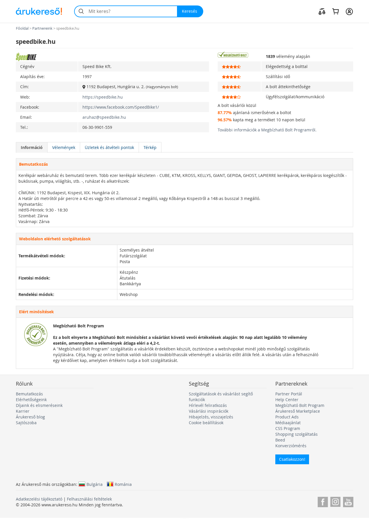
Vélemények (63, 147)
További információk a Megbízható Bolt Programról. (267, 130)
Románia (123, 484)
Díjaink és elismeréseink (39, 405)
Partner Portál (288, 394)
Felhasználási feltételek (89, 499)
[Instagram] (335, 501)
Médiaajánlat (288, 422)
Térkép (150, 147)
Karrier (22, 411)
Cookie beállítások (206, 422)
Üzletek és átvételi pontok (109, 147)
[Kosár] (335, 11)
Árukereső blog (30, 417)
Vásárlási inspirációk (208, 411)
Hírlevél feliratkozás (208, 405)
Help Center (286, 399)
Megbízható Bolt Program (299, 405)
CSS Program (287, 428)
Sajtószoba (26, 422)
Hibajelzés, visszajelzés (211, 417)
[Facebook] (323, 501)
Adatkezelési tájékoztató (39, 499)
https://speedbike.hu (102, 97)
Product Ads (287, 417)
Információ (32, 147)
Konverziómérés (290, 445)
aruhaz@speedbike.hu (104, 117)
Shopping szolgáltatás (296, 434)
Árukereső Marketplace (297, 411)
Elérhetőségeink (31, 399)
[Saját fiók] (349, 11)
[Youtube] (348, 501)
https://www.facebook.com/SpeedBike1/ (120, 107)
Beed (280, 440)
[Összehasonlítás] (322, 11)
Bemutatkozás (29, 394)
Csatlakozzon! (292, 459)
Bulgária (94, 484)
